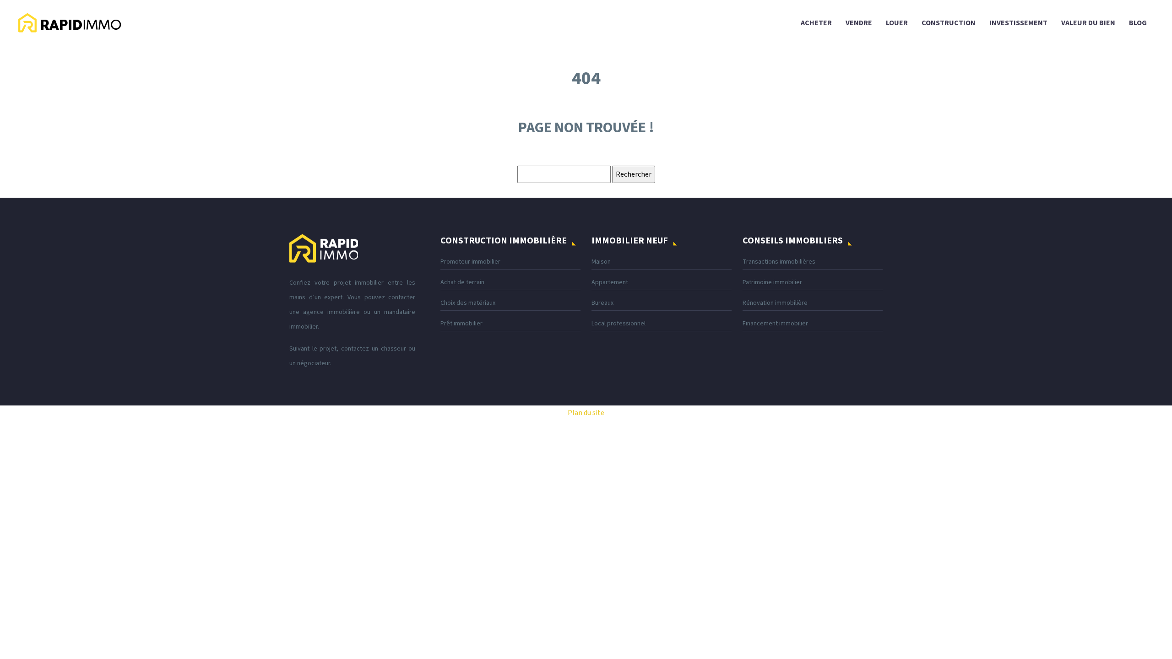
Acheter (816, 23)
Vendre (859, 23)
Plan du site (586, 413)
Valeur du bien (1088, 23)
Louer (897, 23)
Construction (949, 23)
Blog (1138, 23)
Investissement (1018, 23)
